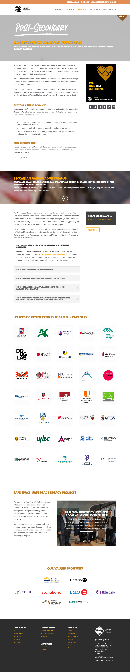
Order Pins (58, 9)
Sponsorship (71, 633)
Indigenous (17, 639)
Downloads (44, 636)
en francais (73, 2)
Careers (70, 639)
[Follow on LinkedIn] (100, 107)
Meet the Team (72, 642)
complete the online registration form (55, 254)
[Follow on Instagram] (113, 107)
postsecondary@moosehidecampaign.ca (99, 219)
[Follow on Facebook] (91, 107)
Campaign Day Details (47, 630)
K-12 (15, 630)
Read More (86, 534)
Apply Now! (93, 230)
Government (17, 636)
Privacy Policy (72, 645)
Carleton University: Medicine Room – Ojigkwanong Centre (86, 514)
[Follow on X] (95, 107)
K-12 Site (85, 2)
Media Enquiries (73, 636)
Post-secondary (18, 633)
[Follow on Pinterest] (109, 107)
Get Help (43, 649)
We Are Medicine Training (103, 2)
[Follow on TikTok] (104, 107)
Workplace (17, 642)
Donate (70, 630)
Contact (70, 648)
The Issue (44, 646)
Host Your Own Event (47, 633)
